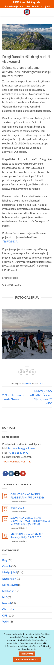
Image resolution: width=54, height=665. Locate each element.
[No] (50, 648)
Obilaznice (8, 609)
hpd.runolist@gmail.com (21, 448)
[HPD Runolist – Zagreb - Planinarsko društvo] (27, 12)
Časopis (6, 566)
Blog (4, 560)
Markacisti (8, 590)
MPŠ (5, 597)
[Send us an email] (17, 473)
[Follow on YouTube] (23, 473)
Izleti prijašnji (9, 572)
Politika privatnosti (27, 659)
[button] (4, 12)
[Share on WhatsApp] (21, 372)
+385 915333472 (18, 452)
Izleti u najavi (9, 578)
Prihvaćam (27, 654)
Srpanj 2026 (17, 507)
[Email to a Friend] (33, 372)
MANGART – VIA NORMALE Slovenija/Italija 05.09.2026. (26, 536)
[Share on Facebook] (27, 372)
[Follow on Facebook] (5, 473)
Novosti (27, 383)
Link (41, 383)
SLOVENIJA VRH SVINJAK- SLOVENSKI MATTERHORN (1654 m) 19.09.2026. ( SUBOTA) (30, 521)
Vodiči (5, 621)
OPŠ (4, 615)
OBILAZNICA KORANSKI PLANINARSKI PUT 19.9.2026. (27, 496)
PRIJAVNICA (10, 241)
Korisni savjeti (10, 584)
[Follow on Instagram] (11, 473)
